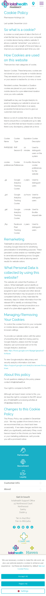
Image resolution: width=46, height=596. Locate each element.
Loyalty (23, 477)
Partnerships (23, 455)
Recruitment (23, 466)
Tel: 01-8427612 (23, 518)
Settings (24, 591)
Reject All (23, 584)
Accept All (23, 576)
